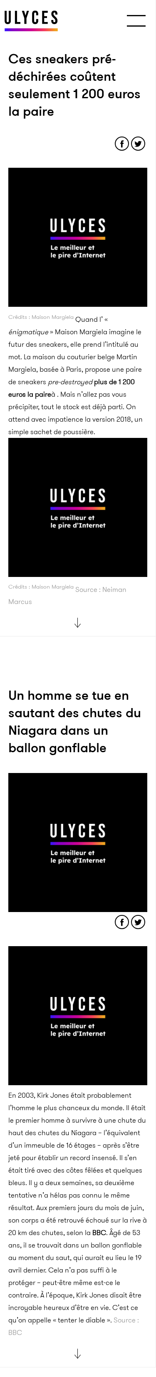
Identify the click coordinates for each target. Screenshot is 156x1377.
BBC (99, 1233)
